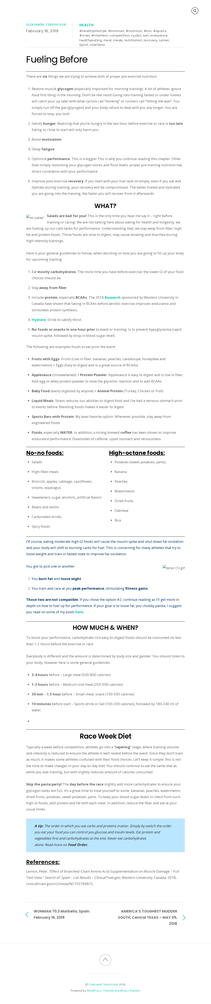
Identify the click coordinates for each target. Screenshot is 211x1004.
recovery (150, 40)
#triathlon (99, 35)
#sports (159, 31)
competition (119, 35)
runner (164, 40)
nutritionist (133, 40)
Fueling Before (57, 59)
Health (86, 25)
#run (148, 31)
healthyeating (90, 40)
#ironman (116, 31)
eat (146, 35)
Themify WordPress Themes (121, 990)
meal (107, 40)
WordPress (94, 990)
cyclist (136, 35)
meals (118, 40)
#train (84, 35)
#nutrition (134, 31)
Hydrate (39, 319)
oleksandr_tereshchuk (46, 24)
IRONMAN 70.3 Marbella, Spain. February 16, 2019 (62, 914)
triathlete (97, 45)
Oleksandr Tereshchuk (103, 984)
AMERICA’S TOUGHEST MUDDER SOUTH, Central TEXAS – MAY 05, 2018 (147, 917)
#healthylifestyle (93, 31)
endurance (158, 35)
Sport (83, 45)
